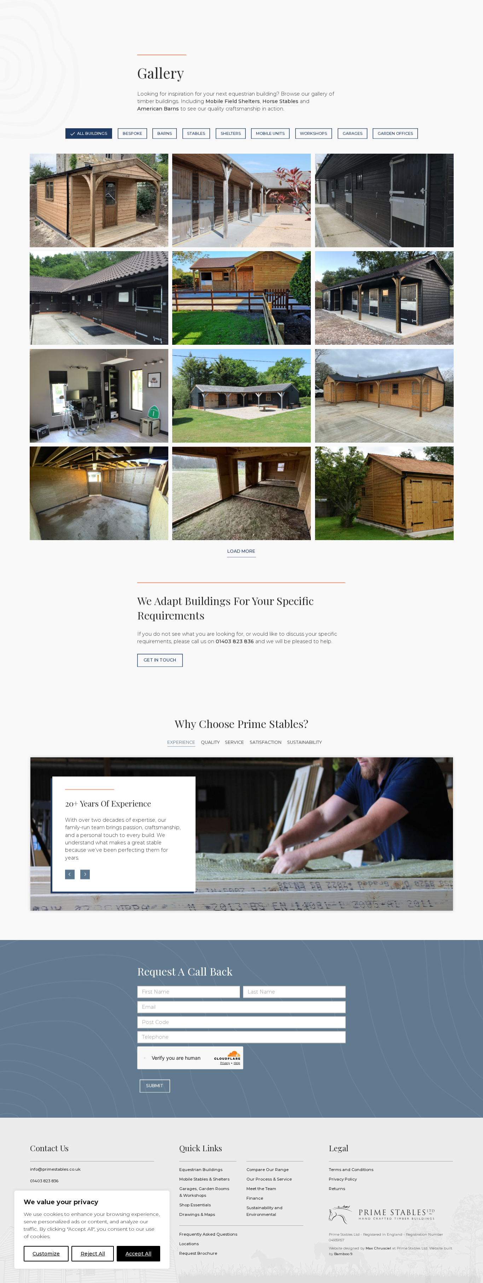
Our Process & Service (269, 1179)
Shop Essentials (195, 1204)
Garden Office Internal (98, 396)
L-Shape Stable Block (241, 298)
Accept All (138, 1254)
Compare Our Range (267, 1169)
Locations (189, 1243)
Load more (241, 551)
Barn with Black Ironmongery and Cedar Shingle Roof (384, 493)
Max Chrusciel (378, 1248)
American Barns (158, 109)
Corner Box (98, 493)
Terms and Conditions (351, 1169)
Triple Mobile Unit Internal (241, 493)
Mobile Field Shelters (232, 101)
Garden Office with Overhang (98, 200)
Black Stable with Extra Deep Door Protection (384, 298)
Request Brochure (198, 1253)
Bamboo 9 (343, 1254)
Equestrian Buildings (200, 1169)
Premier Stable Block (241, 396)
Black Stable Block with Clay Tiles (98, 298)
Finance (254, 1198)
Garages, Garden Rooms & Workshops (204, 1192)
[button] (70, 874)
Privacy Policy (343, 1179)
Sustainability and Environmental (264, 1211)
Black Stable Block (384, 200)
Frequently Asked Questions (208, 1234)
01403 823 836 (235, 642)
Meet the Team (261, 1188)
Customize (46, 1254)
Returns (337, 1188)
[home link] (381, 1214)
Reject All (93, 1254)
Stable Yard (241, 200)
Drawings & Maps (197, 1214)
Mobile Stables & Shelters (204, 1179)
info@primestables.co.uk (55, 1169)
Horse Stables (280, 101)
